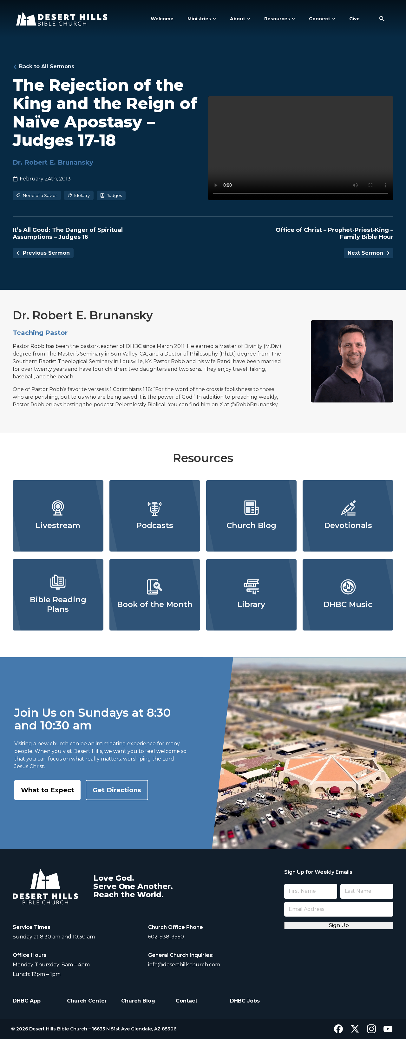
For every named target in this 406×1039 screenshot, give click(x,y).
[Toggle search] (382, 18)
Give (354, 19)
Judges (114, 195)
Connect (319, 19)
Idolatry (82, 195)
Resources (277, 19)
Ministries (199, 19)
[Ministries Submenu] (213, 18)
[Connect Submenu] (332, 18)
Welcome (162, 19)
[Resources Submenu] (292, 18)
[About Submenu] (247, 18)
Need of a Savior (40, 195)
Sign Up (339, 925)
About (237, 19)
